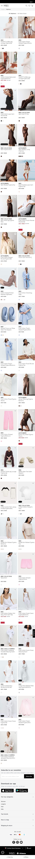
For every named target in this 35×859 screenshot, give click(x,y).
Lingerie (3, 9)
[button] (1, 48)
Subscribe (29, 776)
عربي (29, 848)
